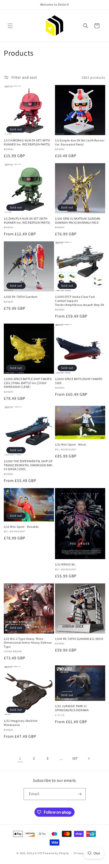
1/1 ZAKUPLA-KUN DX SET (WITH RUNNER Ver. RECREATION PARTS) (27, 220)
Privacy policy (83, 853)
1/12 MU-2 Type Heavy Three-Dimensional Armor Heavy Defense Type (28, 642)
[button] (10, 25)
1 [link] (20, 758)
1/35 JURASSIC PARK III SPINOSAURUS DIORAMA (71, 708)
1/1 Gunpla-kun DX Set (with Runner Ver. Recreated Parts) (79, 142)
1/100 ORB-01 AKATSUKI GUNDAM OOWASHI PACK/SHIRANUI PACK (77, 220)
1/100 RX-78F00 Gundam (21, 297)
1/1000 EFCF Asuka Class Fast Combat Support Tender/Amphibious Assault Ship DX (79, 300)
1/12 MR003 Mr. (65, 564)
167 (75, 758)
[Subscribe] (79, 794)
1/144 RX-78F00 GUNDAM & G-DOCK (79, 639)
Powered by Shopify (56, 853)
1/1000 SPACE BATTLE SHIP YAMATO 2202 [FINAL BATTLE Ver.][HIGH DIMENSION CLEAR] (28, 383)
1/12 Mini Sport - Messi (70, 444)
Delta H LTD (34, 853)
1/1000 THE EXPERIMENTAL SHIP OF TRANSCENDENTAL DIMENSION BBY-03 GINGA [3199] (28, 465)
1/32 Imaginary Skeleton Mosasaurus (21, 723)
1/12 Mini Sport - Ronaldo (21, 527)
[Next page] (88, 758)
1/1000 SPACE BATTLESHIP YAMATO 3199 (78, 381)
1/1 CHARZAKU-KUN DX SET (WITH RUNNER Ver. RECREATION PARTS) (27, 142)
